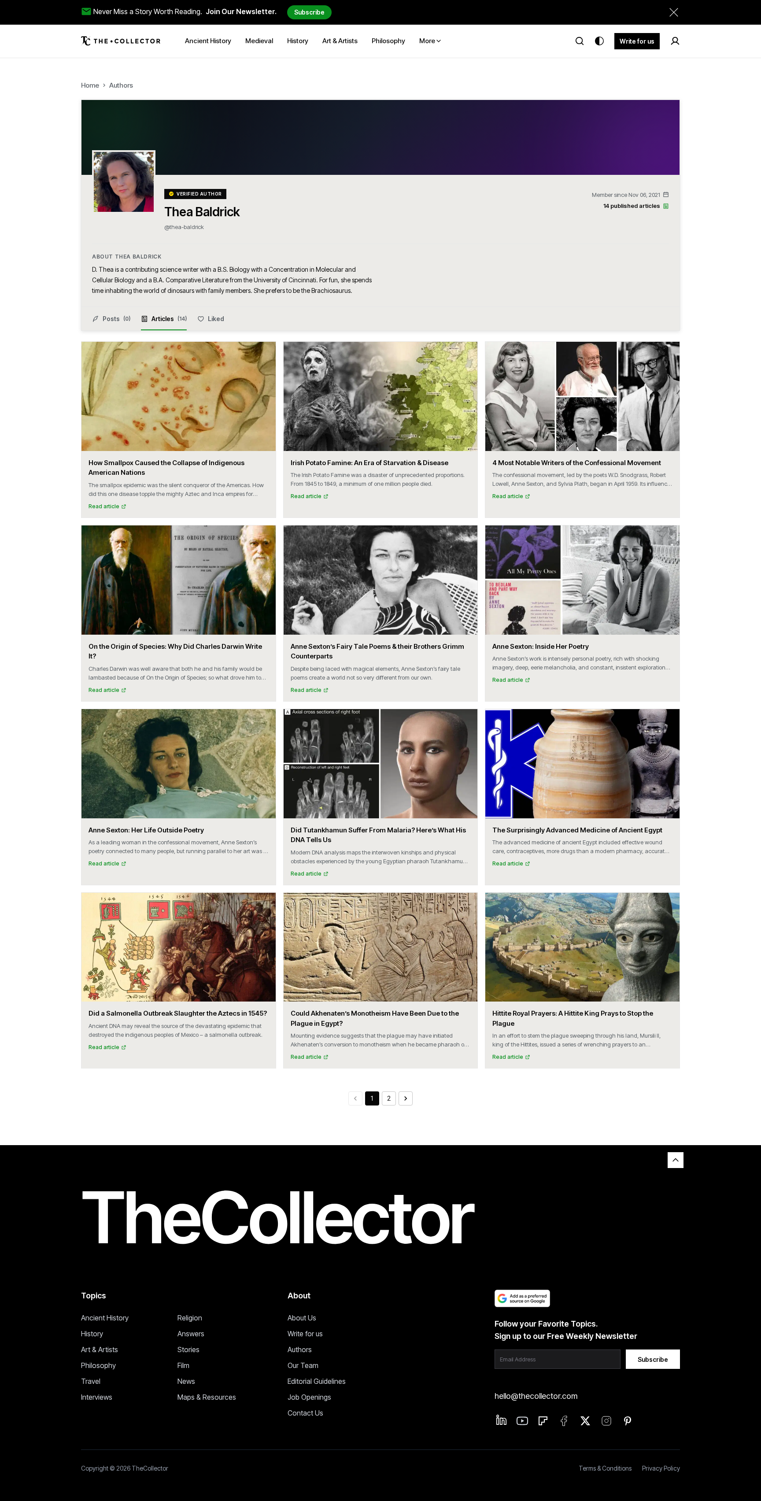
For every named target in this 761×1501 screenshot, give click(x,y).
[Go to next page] (406, 1098)
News (186, 1381)
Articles (169, 318)
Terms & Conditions (605, 1468)
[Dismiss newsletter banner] (674, 12)
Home (90, 85)
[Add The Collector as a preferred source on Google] (522, 1298)
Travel (90, 1381)
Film (183, 1365)
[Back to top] (675, 1160)
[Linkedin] (502, 1420)
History (92, 1333)
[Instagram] (606, 1421)
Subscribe (309, 12)
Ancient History (105, 1317)
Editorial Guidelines (317, 1381)
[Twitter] (585, 1421)
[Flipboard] (543, 1421)
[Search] (579, 41)
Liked (216, 318)
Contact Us (305, 1413)
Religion (189, 1317)
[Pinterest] (628, 1421)
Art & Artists (99, 1349)
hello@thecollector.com (536, 1396)
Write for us (637, 41)
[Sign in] (675, 41)
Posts (116, 318)
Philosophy (98, 1365)
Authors (121, 85)
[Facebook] (564, 1421)
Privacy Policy (661, 1468)
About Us (302, 1317)
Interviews (96, 1397)
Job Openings (309, 1397)
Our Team (303, 1365)
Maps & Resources (206, 1397)
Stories (188, 1349)
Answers (190, 1333)
